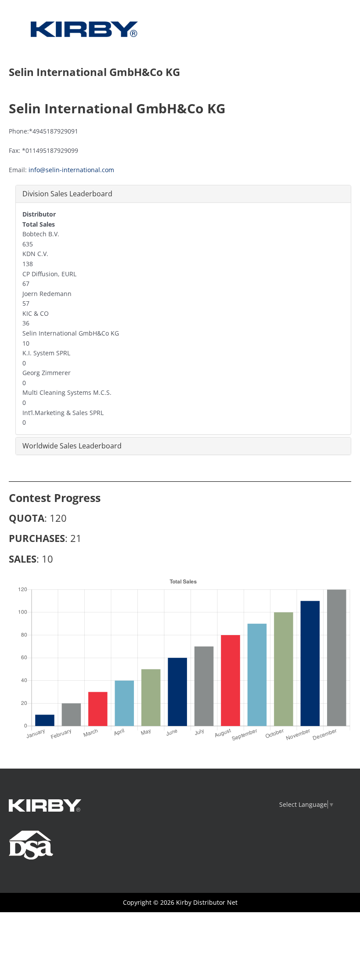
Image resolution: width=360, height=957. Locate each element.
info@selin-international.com (71, 170)
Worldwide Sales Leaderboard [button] (72, 446)
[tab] (183, 193)
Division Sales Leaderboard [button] (67, 194)
